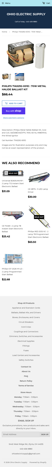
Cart (48, 3)
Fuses (26, 350)
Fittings (26, 346)
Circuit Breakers (26, 322)
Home (4, 32)
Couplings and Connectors (26, 331)
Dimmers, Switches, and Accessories (26, 336)
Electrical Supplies (26, 341)
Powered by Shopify (38, 462)
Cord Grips (26, 327)
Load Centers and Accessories (26, 355)
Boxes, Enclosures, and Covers (26, 317)
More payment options (13, 118)
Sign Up (44, 434)
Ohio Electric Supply (26, 14)
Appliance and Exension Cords (26, 308)
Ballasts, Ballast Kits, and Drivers (26, 312)
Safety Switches (26, 360)
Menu (7, 3)
